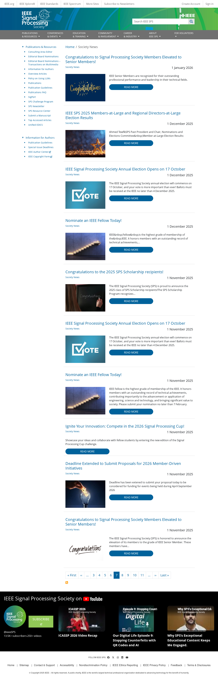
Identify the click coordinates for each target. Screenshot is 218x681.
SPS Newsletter (36, 106)
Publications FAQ (37, 92)
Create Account (191, 4)
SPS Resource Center (39, 110)
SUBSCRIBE (41, 619)
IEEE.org (9, 4)
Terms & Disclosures (198, 665)
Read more (131, 87)
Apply (191, 21)
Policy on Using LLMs (39, 78)
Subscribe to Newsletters (119, 4)
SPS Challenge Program (40, 101)
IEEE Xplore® (27, 4)
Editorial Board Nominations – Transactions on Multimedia (44, 63)
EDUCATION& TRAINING (79, 35)
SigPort (32, 96)
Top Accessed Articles (39, 120)
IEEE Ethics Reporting (125, 665)
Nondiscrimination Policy (93, 665)
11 (142, 575)
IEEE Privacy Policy (154, 665)
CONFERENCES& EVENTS (55, 35)
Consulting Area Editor (40, 51)
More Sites (92, 4)
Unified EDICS (35, 124)
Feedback (176, 665)
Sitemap (24, 665)
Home (70, 47)
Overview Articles (37, 73)
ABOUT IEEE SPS (154, 35)
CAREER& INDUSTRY (130, 35)
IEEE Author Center (38, 151)
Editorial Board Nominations (43, 56)
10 (134, 575)
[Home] (36, 11)
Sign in (210, 4)
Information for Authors (41, 69)
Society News (72, 67)
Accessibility (67, 665)
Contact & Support (44, 665)
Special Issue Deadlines (40, 147)
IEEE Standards (49, 4)
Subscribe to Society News (66, 582)
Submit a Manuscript (39, 115)
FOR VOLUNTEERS (183, 33)
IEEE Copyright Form (39, 156)
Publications (34, 83)
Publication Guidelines (40, 87)
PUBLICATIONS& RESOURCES (30, 35)
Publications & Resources (41, 47)
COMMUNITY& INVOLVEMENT (107, 35)
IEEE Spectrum (72, 4)
